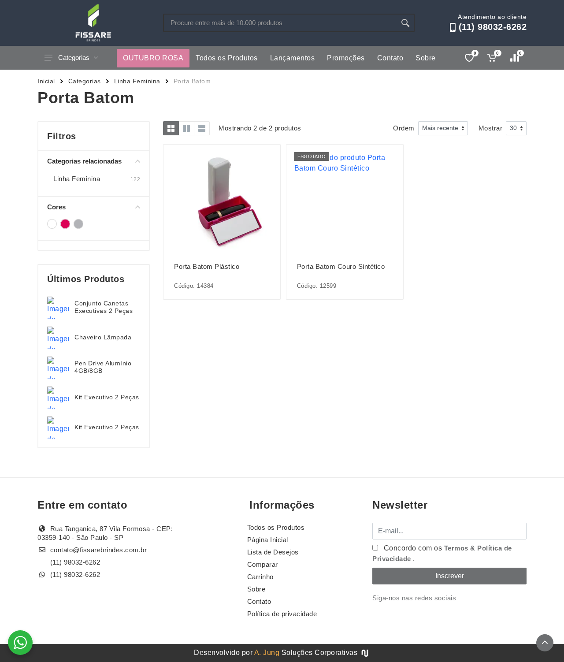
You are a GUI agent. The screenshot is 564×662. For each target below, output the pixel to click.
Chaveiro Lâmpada (102, 337)
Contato (390, 58)
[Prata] (78, 224)
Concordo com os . (442, 553)
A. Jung (267, 652)
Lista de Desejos (273, 552)
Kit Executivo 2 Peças (106, 397)
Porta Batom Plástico (206, 266)
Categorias (73, 57)
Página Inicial (267, 539)
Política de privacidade (282, 613)
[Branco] (52, 224)
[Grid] (171, 128)
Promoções (346, 58)
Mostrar (491, 128)
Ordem (404, 128)
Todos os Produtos (227, 58)
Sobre (426, 58)
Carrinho (260, 576)
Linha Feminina (137, 81)
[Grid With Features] (186, 128)
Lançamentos (292, 58)
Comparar (262, 564)
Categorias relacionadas (84, 161)
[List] (202, 128)
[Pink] (65, 224)
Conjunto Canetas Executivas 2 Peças (103, 307)
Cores (56, 207)
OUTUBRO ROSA (153, 58)
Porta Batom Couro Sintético (341, 266)
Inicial (46, 81)
